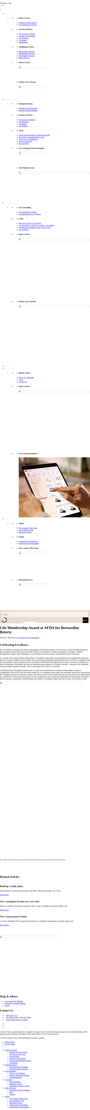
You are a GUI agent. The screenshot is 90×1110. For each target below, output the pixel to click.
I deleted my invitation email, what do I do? (35, 228)
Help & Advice (10, 368)
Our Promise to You (26, 530)
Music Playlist (24, 58)
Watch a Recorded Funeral (19, 1075)
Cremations (13, 1063)
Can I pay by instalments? (28, 139)
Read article (4, 895)
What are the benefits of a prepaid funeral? (34, 135)
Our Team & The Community (28, 638)
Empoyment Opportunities (19, 1107)
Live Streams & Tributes (28, 25)
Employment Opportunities (29, 543)
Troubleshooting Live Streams (30, 214)
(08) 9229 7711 (12, 1015)
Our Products (24, 38)
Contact (12, 1094)
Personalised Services (27, 52)
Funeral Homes (15, 1082)
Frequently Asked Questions (15, 1003)
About (7, 519)
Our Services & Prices (27, 34)
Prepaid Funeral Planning (28, 108)
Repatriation (23, 42)
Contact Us (23, 382)
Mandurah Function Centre (19, 1086)
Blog (11, 1092)
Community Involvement (28, 541)
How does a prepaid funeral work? (31, 137)
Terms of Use (10, 1042)
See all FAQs (24, 144)
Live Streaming (10, 203)
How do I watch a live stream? (30, 223)
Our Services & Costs (17, 1054)
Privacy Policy (10, 1044)
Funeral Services (11, 13)
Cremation (22, 40)
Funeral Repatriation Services (20, 1061)
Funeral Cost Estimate (27, 36)
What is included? (25, 141)
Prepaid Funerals (11, 99)
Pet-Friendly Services (27, 56)
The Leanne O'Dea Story (28, 528)
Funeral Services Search (28, 23)
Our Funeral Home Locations (17, 1020)
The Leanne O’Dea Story (18, 1099)
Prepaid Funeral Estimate (28, 110)
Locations (8, 366)
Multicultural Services (27, 54)
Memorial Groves (25, 532)
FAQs (21, 380)
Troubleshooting (15, 1078)
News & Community (26, 378)
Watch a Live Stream (17, 1073)
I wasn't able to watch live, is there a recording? (36, 225)
